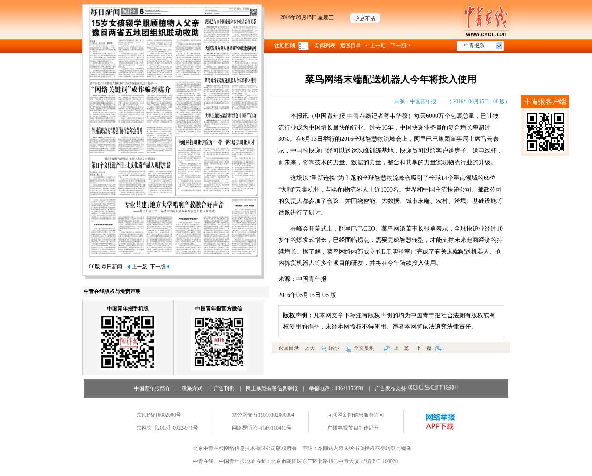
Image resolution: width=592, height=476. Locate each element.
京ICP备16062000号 (159, 415)
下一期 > (400, 45)
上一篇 (400, 348)
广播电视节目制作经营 (353, 428)
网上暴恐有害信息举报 (272, 388)
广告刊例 (224, 388)
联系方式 (192, 388)
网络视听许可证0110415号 (262, 428)
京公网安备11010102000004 (263, 415)
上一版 (138, 267)
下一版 (158, 267)
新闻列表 (325, 45)
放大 (310, 348)
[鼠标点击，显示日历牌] (304, 45)
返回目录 (350, 45)
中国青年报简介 (152, 388)
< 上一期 (376, 45)
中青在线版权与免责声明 (112, 291)
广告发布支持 (390, 388)
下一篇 (424, 348)
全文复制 (364, 348)
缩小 (334, 348)
